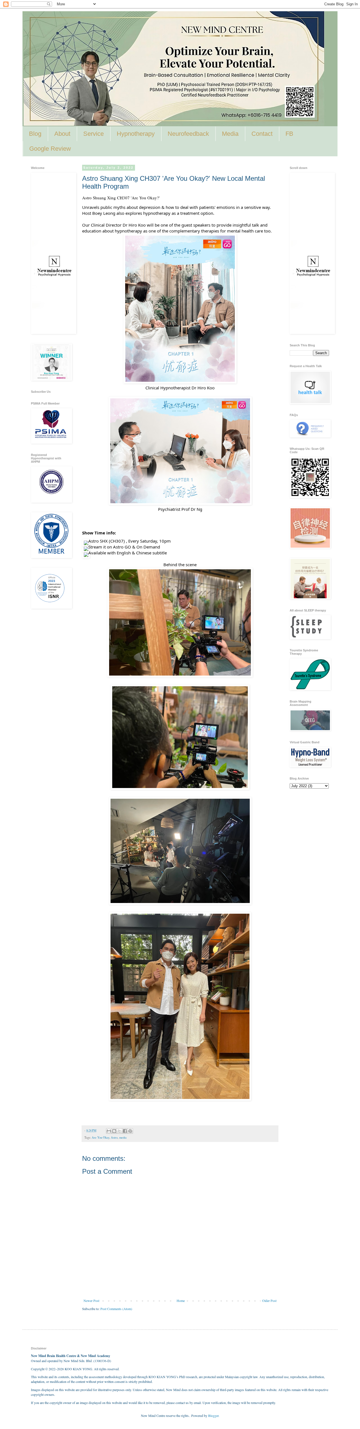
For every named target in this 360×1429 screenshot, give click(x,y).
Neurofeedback (188, 133)
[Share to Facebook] (125, 1131)
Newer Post (91, 1300)
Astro (114, 1137)
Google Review (50, 148)
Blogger (213, 1415)
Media (230, 133)
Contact (262, 133)
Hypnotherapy (136, 133)
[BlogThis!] (114, 1131)
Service (93, 133)
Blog (35, 133)
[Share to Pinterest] (130, 1131)
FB (289, 133)
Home (181, 1300)
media (123, 1137)
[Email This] (109, 1131)
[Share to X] (119, 1131)
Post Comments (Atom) (116, 1308)
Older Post (269, 1300)
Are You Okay (100, 1137)
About (62, 133)
